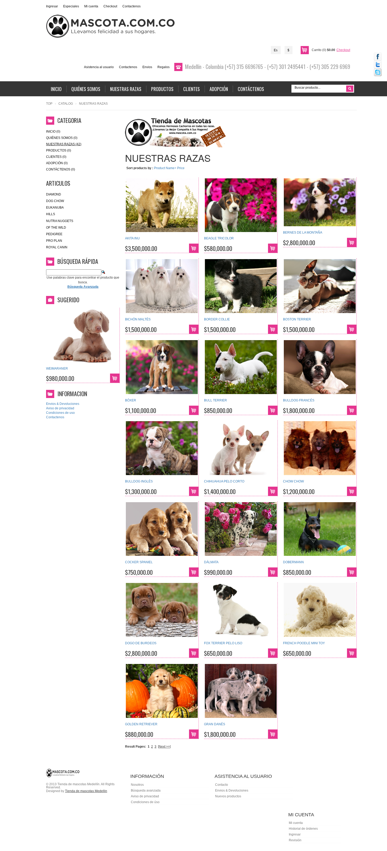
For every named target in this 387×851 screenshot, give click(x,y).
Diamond (53, 194)
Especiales (71, 6)
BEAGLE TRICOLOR (219, 238)
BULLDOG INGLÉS (139, 481)
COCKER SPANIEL (139, 562)
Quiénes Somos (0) (61, 138)
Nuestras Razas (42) (63, 144)
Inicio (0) (53, 131)
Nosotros (137, 785)
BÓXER (130, 400)
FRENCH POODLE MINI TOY (304, 643)
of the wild (56, 227)
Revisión (295, 840)
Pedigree (54, 234)
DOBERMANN (293, 562)
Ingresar (52, 6)
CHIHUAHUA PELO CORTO (224, 481)
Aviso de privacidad (60, 408)
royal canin (56, 247)
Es (275, 50)
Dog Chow (55, 201)
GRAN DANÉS (214, 724)
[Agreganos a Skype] (378, 72)
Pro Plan (54, 241)
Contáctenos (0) (60, 169)
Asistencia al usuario (99, 67)
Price (181, 168)
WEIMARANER (57, 368)
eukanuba (55, 207)
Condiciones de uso (60, 413)
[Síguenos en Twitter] (378, 64)
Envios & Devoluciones (62, 404)
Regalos (163, 67)
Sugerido (68, 299)
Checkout (110, 6)
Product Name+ (165, 168)
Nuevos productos (228, 796)
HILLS (50, 214)
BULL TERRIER (215, 400)
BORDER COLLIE (217, 319)
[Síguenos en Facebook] (378, 57)
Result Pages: (135, 746)
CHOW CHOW (293, 481)
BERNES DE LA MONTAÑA (302, 232)
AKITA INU (132, 238)
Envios (147, 67)
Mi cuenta (91, 6)
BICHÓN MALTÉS (138, 319)
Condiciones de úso (145, 802)
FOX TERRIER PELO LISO (223, 643)
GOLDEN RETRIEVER (141, 724)
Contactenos (131, 6)
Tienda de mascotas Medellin (86, 791)
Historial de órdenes (303, 828)
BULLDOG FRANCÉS (298, 400)
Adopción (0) (57, 163)
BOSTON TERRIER (297, 319)
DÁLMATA (211, 562)
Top (49, 103)
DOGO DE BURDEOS (140, 643)
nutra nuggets (59, 221)
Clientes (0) (56, 157)
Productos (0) (58, 150)
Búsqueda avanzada (146, 790)
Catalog (65, 103)
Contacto (221, 785)
